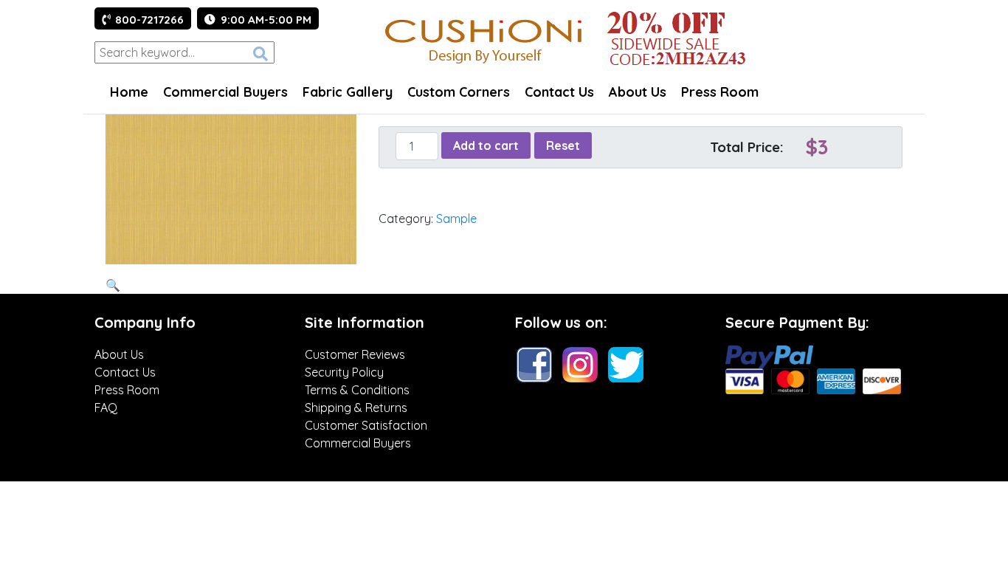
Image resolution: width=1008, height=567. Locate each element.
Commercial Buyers (225, 91)
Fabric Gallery (348, 91)
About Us (637, 91)
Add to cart (486, 145)
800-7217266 (149, 20)
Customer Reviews (355, 354)
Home (129, 91)
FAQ (105, 407)
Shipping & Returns (356, 407)
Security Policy (344, 372)
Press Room (720, 91)
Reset (563, 145)
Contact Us (559, 91)
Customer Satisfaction (366, 425)
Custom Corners (458, 91)
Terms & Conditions (357, 389)
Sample (456, 218)
